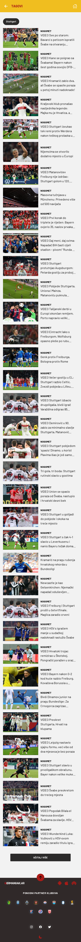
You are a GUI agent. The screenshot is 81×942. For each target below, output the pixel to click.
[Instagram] (31, 927)
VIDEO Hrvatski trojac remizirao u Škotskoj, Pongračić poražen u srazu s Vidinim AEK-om (57, 655)
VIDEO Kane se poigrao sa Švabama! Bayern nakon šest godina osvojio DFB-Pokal (57, 62)
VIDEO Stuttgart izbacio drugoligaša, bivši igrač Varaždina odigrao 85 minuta (55, 405)
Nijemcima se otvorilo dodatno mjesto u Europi (56, 154)
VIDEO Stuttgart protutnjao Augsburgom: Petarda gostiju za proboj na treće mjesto (56, 268)
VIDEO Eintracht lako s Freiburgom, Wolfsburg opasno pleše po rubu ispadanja (55, 336)
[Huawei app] (73, 883)
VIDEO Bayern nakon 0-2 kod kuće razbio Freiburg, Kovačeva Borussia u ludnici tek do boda (57, 678)
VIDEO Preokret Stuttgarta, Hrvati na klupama (53, 724)
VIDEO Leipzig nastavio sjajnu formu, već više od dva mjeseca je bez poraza (57, 747)
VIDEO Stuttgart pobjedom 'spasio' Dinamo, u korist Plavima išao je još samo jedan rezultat (57, 450)
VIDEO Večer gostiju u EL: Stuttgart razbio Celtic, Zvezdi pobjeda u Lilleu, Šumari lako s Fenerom (57, 382)
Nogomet (45, 31)
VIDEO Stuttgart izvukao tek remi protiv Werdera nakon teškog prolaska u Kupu (56, 131)
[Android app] (60, 883)
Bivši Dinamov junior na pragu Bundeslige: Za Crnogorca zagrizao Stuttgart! (55, 701)
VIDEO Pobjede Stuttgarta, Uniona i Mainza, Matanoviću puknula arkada (57, 290)
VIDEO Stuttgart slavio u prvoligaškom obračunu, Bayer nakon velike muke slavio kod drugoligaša (56, 770)
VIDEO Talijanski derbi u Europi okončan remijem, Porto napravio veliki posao (56, 313)
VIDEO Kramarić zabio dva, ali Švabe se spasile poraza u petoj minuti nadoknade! (57, 85)
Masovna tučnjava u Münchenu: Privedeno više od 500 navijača (57, 199)
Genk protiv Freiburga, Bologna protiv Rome (55, 359)
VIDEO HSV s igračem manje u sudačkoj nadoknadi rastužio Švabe (57, 632)
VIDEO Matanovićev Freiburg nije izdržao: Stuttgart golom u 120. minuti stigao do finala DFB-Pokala (55, 176)
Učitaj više (40, 857)
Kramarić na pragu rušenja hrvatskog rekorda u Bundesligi (57, 564)
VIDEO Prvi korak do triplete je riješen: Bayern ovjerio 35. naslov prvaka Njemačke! (57, 222)
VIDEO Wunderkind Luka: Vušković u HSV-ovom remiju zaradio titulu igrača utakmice (58, 838)
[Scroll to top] (40, 877)
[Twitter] (50, 927)
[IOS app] (66, 883)
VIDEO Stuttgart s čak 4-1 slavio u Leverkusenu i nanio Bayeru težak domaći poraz (58, 541)
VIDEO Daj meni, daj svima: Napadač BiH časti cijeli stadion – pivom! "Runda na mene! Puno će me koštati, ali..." (58, 245)
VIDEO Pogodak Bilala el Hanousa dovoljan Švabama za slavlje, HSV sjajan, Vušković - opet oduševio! (55, 815)
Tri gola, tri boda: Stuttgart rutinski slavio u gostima (57, 473)
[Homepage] (75, 6)
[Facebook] (40, 927)
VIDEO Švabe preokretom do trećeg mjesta (57, 792)
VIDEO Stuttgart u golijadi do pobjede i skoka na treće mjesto (57, 518)
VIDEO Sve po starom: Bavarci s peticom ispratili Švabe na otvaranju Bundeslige (57, 39)
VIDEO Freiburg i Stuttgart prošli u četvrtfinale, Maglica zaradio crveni (57, 610)
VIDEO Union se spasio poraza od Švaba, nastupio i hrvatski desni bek (57, 496)
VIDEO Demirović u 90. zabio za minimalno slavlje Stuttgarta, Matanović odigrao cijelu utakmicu (57, 427)
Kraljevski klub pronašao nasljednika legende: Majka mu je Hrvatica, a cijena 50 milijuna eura (56, 108)
